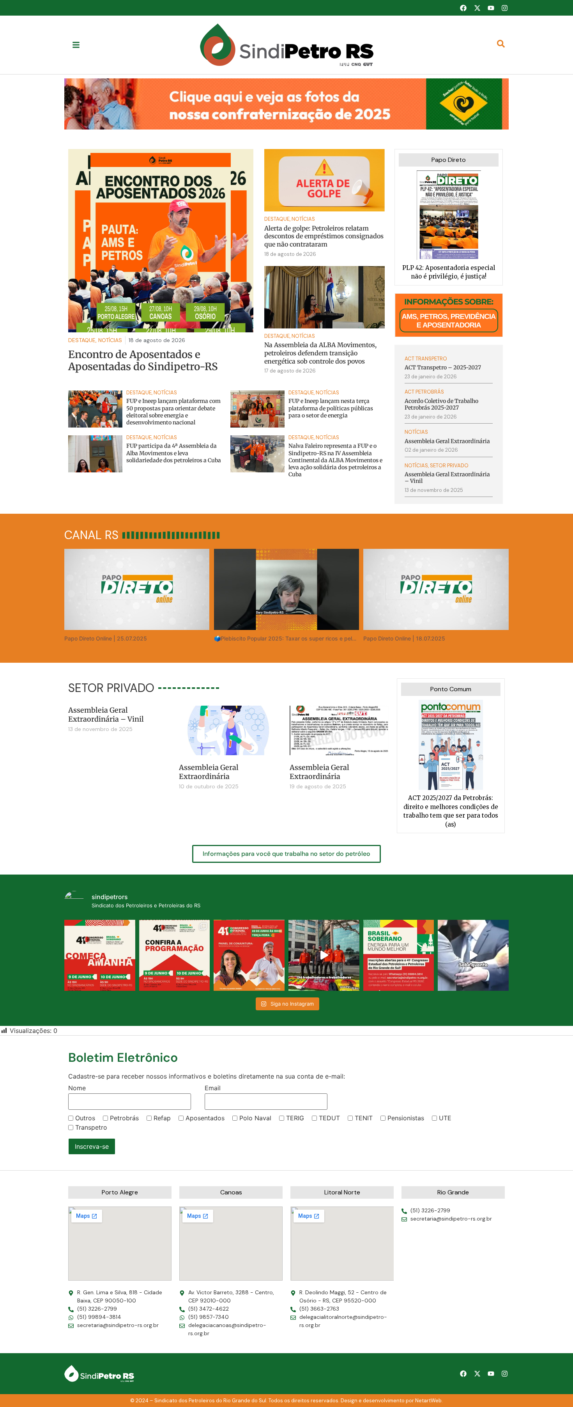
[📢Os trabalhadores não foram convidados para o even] (323, 955)
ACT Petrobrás (424, 392)
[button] (286, 104)
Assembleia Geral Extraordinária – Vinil (106, 715)
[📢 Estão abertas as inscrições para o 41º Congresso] (398, 955)
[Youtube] (491, 8)
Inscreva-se (92, 1146)
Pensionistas (405, 1118)
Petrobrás (124, 1118)
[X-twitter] (477, 8)
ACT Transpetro (426, 358)
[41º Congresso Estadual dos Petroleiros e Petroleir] (249, 955)
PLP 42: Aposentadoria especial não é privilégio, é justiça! (448, 272)
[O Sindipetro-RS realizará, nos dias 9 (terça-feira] (174, 955)
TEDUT (329, 1118)
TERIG (295, 1118)
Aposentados (205, 1118)
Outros (85, 1118)
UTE (445, 1118)
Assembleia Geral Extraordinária (209, 772)
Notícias (303, 219)
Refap (162, 1118)
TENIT (364, 1118)
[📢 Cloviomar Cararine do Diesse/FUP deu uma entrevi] (473, 955)
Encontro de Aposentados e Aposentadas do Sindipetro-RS (143, 360)
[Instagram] (505, 8)
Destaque (277, 219)
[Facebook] (463, 8)
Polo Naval (255, 1118)
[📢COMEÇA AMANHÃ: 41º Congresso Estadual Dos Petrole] (99, 955)
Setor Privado (449, 465)
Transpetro (91, 1127)
